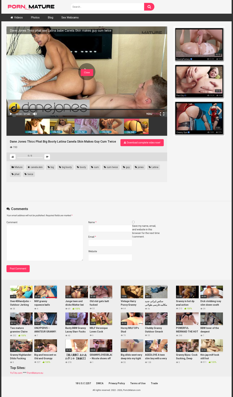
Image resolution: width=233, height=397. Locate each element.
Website (92, 251)
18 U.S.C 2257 (83, 383)
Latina (154, 167)
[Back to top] (221, 386)
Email (92, 236)
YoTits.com (16, 373)
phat (16, 174)
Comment (11, 222)
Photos (35, 17)
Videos (18, 17)
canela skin (36, 167)
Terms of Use (137, 383)
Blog (50, 17)
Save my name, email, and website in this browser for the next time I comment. (146, 231)
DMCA (99, 383)
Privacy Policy (117, 383)
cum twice (112, 167)
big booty (66, 167)
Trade (154, 383)
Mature (18, 167)
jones (140, 167)
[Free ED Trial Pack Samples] (200, 44)
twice (30, 174)
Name (92, 222)
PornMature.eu (35, 373)
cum (96, 167)
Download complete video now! (143, 142)
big (52, 167)
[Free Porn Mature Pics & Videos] (32, 6)
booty (82, 167)
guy (127, 167)
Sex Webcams (70, 17)
